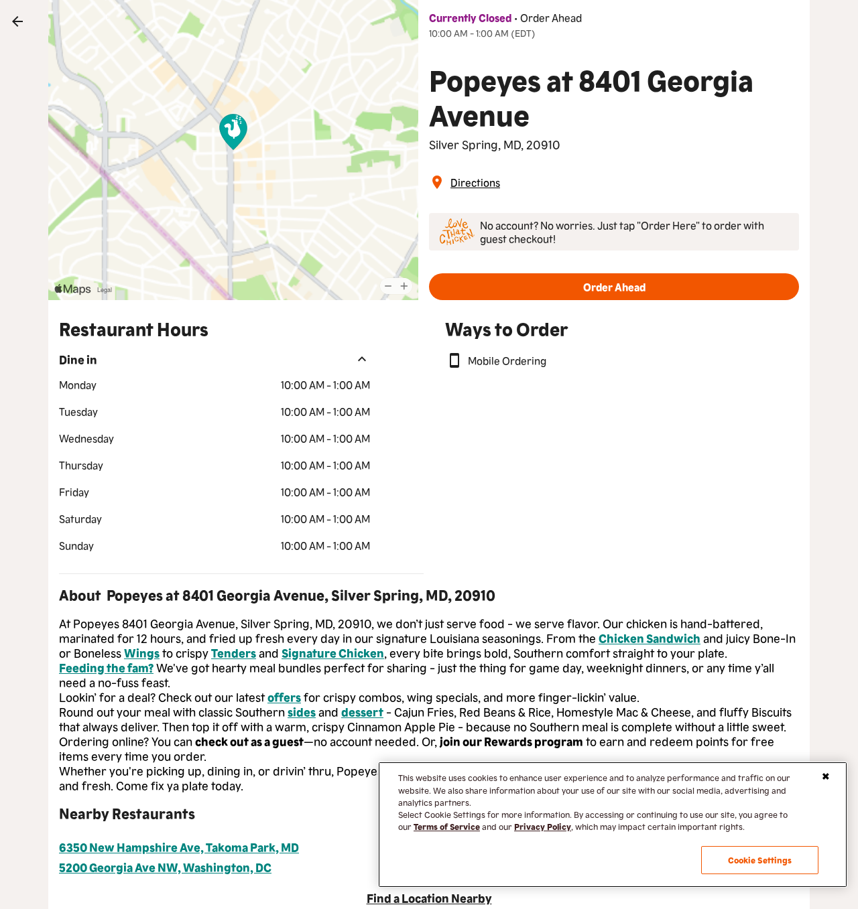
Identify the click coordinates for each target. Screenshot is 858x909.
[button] (614, 286)
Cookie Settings (760, 860)
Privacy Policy (542, 826)
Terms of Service (447, 826)
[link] (17, 21)
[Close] (826, 776)
